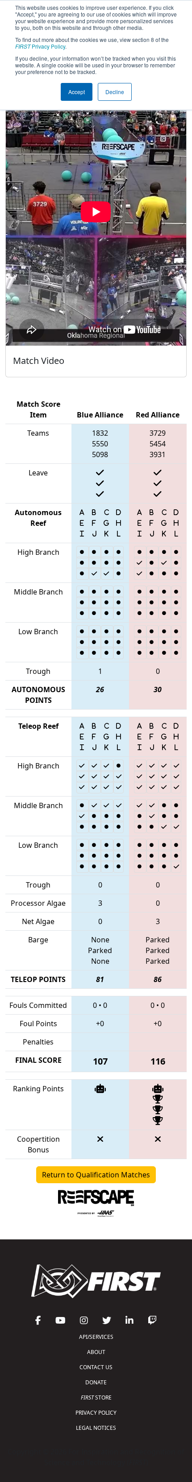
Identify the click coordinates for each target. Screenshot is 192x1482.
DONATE (96, 1382)
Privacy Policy (40, 46)
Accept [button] (76, 91)
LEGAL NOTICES (96, 1428)
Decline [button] (114, 91)
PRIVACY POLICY (96, 1412)
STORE (96, 1397)
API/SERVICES (96, 1337)
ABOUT (96, 1352)
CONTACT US (96, 1367)
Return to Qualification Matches (96, 1175)
